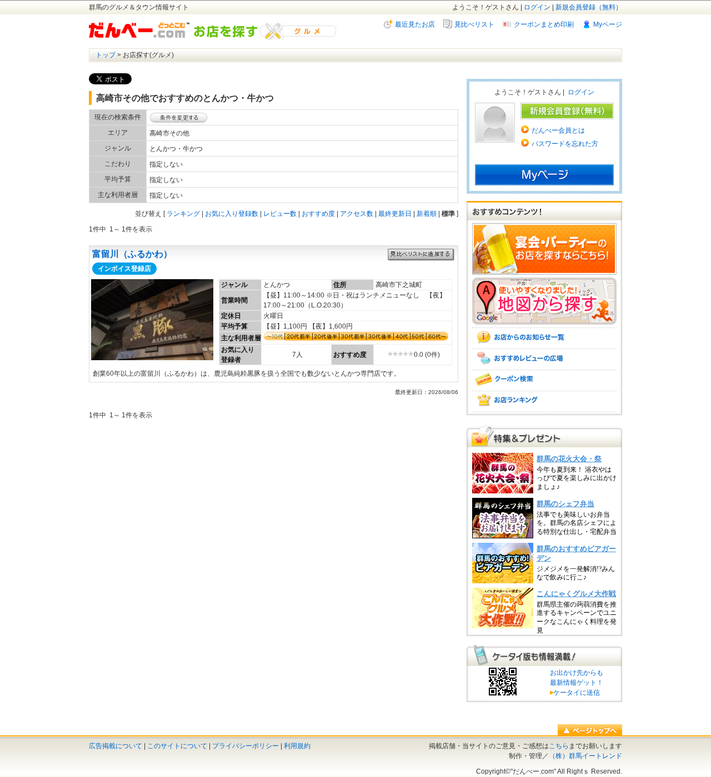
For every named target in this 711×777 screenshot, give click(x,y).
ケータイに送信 (575, 693)
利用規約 (297, 746)
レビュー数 (280, 214)
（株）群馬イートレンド (585, 756)
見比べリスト (474, 24)
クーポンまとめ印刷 (544, 24)
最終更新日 (395, 214)
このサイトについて (177, 746)
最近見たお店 (415, 24)
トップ (106, 55)
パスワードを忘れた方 (565, 144)
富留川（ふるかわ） (132, 254)
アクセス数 (356, 214)
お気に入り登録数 (231, 214)
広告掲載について (115, 746)
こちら (559, 746)
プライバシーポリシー (245, 746)
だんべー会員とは (558, 130)
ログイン (537, 7)
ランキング (183, 214)
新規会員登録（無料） (588, 7)
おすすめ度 (318, 214)
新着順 (427, 214)
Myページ (607, 24)
